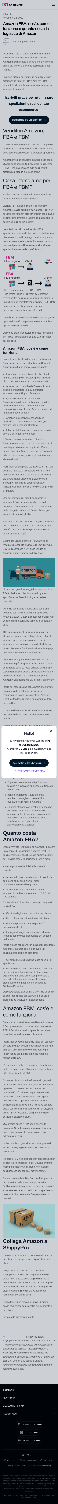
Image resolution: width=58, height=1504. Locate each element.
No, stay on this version (29, 771)
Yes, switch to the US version (27, 763)
